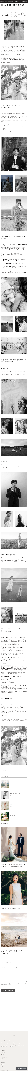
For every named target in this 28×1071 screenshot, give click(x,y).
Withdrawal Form (5, 1066)
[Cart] (25, 5)
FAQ (2, 1059)
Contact (3, 1062)
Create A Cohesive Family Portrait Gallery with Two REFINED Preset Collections (12, 952)
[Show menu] (1, 5)
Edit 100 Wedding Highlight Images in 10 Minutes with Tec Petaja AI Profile (13, 865)
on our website (14, 690)
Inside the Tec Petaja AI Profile (10, 908)
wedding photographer (20, 50)
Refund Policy (4, 1064)
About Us (3, 1052)
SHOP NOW (4, 715)
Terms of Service (6, 984)
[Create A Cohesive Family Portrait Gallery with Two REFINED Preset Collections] (14, 930)
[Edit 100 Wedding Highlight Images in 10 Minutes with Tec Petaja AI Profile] (14, 844)
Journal (2, 1054)
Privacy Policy (23, 983)
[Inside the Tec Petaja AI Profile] (14, 888)
